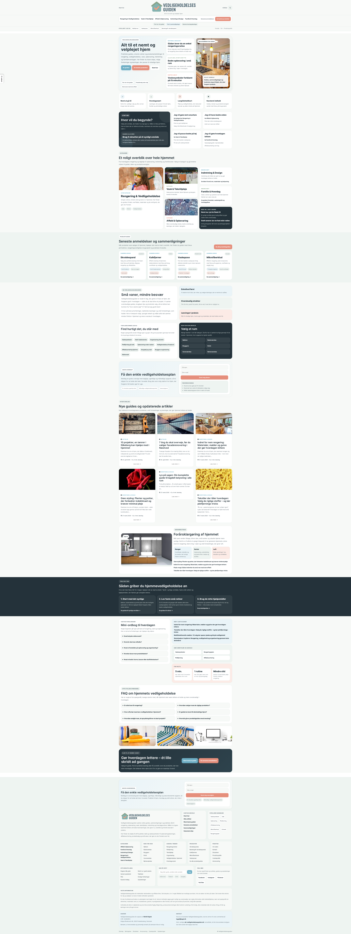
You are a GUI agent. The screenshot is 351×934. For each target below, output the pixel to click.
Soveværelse (187, 352)
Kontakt (215, 849)
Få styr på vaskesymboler (181, 143)
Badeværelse (211, 340)
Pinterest (220, 877)
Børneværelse (212, 352)
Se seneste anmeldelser (208, 760)
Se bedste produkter (223, 19)
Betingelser (128, 931)
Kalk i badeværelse (141, 339)
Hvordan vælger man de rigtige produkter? (194, 705)
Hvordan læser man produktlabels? (136, 654)
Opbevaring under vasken (146, 344)
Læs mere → (137, 464)
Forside (217, 28)
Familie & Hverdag (191, 19)
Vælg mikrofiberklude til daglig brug (184, 126)
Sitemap (121, 931)
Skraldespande (194, 847)
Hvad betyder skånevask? (133, 636)
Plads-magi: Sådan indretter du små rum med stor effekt (192, 567)
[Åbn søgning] (230, 8)
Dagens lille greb (126, 871)
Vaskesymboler (127, 339)
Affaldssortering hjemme (130, 349)
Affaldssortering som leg (212, 145)
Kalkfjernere (193, 852)
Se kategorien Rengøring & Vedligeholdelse (182, 119)
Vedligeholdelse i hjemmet (174, 858)
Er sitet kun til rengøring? (133, 705)
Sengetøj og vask (146, 349)
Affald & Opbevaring (162, 19)
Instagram (211, 877)
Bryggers (186, 346)
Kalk (223, 816)
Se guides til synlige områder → (130, 610)
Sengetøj (183, 876)
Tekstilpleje (170, 852)
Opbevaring (214, 821)
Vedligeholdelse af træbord (165, 344)
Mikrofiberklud (155, 28)
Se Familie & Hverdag (211, 140)
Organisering (170, 855)
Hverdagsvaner (171, 861)
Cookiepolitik (216, 858)
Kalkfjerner (135, 28)
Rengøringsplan (209, 652)
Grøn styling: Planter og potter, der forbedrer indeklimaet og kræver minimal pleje (137, 501)
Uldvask (224, 829)
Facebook (201, 877)
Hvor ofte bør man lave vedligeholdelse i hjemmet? (142, 712)
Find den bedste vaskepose (182, 140)
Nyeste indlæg (125, 879)
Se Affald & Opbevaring (212, 118)
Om (221, 28)
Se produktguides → (203, 608)
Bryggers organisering (162, 349)
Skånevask (125, 354)
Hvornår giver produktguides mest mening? (195, 718)
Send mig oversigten (207, 795)
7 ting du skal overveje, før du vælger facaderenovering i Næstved (174, 445)
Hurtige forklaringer (143, 877)
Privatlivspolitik (228, 28)
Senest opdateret (126, 874)
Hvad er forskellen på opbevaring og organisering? (141, 648)
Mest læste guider (190, 822)
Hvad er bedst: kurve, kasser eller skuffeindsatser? (141, 659)
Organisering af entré (157, 339)
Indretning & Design (176, 19)
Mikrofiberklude (194, 855)
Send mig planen (204, 377)
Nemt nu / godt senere (144, 871)
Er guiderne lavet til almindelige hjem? (193, 712)
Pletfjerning (179, 658)
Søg (189, 872)
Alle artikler (187, 819)
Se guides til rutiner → (166, 610)
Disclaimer (216, 852)
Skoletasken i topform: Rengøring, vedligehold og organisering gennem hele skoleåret (201, 639)
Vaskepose (144, 28)
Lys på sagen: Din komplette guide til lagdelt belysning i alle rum (175, 478)
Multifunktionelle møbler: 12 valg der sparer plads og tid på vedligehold (199, 635)
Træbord (170, 876)
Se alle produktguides (223, 247)
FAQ (122, 877)
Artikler (225, 7)
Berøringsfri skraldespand (169, 28)
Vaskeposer (193, 858)
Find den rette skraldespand (213, 121)
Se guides (126, 67)
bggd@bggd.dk (181, 919)
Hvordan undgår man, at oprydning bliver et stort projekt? (144, 718)
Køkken (185, 340)
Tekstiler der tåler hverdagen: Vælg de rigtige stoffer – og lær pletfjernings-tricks (214, 501)
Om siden (215, 847)
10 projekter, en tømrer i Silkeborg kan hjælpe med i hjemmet (135, 445)
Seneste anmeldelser (207, 19)
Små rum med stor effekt (212, 124)
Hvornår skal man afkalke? (133, 642)
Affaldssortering (209, 658)
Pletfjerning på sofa (128, 344)
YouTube (201, 882)
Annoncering (216, 861)
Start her (121, 7)
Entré (209, 346)
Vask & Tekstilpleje (147, 19)
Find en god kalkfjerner (181, 123)
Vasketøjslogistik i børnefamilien (214, 143)
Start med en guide (189, 760)
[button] (1, 79)
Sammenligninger (190, 828)
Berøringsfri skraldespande (198, 849)
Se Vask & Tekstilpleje (180, 137)
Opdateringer (142, 879)
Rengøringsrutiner (172, 847)
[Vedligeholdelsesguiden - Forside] (135, 816)
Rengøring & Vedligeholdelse (129, 19)
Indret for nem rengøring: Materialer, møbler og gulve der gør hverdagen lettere (212, 445)
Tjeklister (140, 874)
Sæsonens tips (188, 831)
